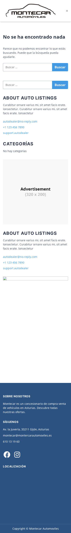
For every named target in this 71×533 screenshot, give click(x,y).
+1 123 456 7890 (13, 127)
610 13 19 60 (11, 441)
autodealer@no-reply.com (20, 121)
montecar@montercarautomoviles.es (27, 435)
